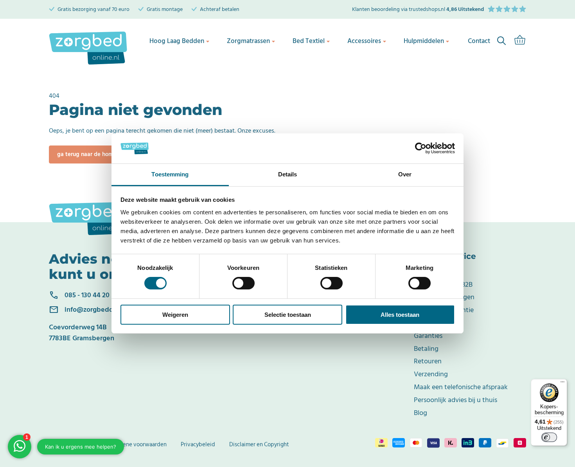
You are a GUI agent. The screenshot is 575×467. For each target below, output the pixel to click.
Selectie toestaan (287, 314)
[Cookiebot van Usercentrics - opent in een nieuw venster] (420, 148)
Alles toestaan (400, 314)
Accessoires (364, 41)
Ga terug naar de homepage (93, 154)
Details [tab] (287, 174)
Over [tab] (404, 174)
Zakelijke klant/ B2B (443, 284)
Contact (426, 271)
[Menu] (562, 383)
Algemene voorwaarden (136, 444)
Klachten (427, 323)
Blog (420, 413)
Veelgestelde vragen (444, 297)
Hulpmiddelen (424, 41)
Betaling (426, 348)
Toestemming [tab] (170, 174)
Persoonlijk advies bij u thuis (455, 400)
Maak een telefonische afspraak (461, 387)
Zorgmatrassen (248, 41)
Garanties (428, 335)
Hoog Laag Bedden (176, 41)
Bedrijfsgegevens (70, 444)
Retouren (428, 361)
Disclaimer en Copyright (259, 444)
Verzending (431, 374)
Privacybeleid (198, 444)
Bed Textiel (309, 41)
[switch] (243, 283)
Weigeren (175, 314)
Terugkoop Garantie (444, 310)
